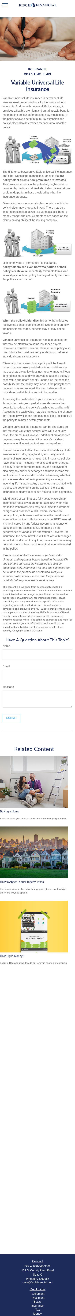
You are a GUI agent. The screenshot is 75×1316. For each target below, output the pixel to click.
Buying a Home (9, 811)
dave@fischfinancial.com (37, 1282)
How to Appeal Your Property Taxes (22, 881)
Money (37, 1313)
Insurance (37, 1305)
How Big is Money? (12, 956)
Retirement (37, 1293)
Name (6, 645)
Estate (38, 1301)
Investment (37, 1297)
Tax (37, 1309)
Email (6, 666)
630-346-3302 (42, 1266)
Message (8, 686)
